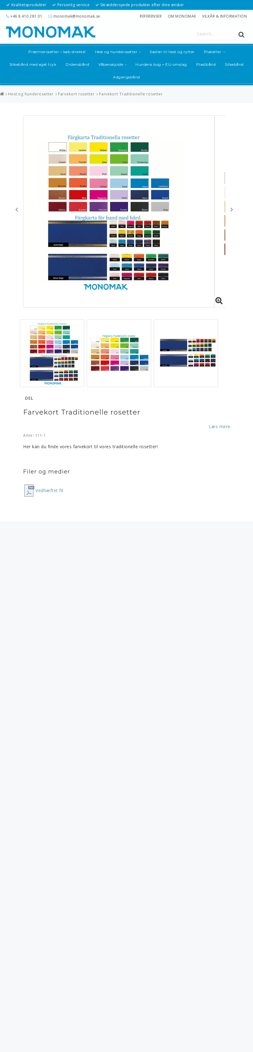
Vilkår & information (224, 16)
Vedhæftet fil (49, 490)
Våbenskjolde (110, 64)
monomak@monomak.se (76, 16)
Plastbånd (206, 64)
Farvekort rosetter (76, 94)
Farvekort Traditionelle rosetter (131, 94)
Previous (16, 209)
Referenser (151, 16)
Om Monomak (182, 16)
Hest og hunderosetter (116, 51)
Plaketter (213, 51)
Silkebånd (234, 64)
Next (231, 209)
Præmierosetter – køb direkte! (57, 51)
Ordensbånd (77, 64)
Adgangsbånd (126, 77)
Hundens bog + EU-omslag (161, 64)
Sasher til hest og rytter (172, 51)
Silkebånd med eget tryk (33, 64)
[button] (219, 300)
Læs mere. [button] (220, 426)
